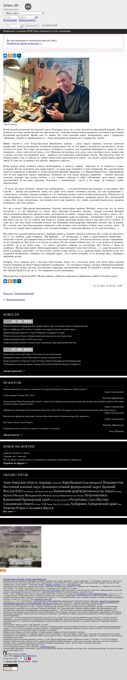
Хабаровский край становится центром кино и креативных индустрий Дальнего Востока (39, 342)
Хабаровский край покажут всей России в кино (22, 339)
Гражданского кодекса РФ (42, 599)
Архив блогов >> (13, 434)
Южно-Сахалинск (29, 508)
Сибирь (38, 504)
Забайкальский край (43, 491)
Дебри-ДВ (10, 5)
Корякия (118, 492)
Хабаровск (79, 504)
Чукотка (9, 508)
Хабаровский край (24, 293)
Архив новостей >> (14, 371)
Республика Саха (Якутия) (89, 499)
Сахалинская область (18, 504)
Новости (8, 293)
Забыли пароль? (27, 20)
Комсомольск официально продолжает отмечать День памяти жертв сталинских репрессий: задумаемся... (46, 416)
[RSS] (3, 570)
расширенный (49, 25)
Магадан (18, 495)
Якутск (48, 508)
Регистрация (10, 20)
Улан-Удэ (57, 504)
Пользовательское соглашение (13, 579)
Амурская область (24, 482)
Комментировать (16, 299)
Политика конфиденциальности (35, 579)
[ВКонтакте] (5, 56)
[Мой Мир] (15, 56)
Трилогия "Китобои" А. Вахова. (16, 453)
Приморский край (35, 499)
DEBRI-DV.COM (19, 656)
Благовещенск (92, 482)
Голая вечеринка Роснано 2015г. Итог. (19, 395)
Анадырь (45, 482)
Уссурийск (65, 504)
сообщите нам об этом (47, 647)
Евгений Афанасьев (113, 398)
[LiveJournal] (19, 56)
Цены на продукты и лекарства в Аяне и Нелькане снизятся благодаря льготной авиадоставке (42, 361)
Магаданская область (38, 495)
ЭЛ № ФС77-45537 (53, 590)
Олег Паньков (116, 431)
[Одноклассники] (10, 56)
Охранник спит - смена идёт (14, 456)
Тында (49, 504)
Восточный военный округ (22, 487)
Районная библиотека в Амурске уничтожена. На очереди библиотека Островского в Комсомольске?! (45, 389)
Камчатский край (66, 491)
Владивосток (113, 482)
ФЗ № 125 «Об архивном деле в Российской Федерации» (88, 594)
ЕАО (19, 491)
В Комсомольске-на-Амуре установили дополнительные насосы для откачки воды (37, 336)
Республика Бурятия (59, 500)
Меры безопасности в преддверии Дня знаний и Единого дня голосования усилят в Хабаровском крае (45, 326)
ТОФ (43, 504)
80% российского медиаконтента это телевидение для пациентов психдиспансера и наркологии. (42, 460)
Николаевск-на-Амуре (72, 495)
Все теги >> (10, 511)
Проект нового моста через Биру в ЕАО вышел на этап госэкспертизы (32, 354)
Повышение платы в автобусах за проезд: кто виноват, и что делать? (31, 428)
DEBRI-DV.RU (31, 656)
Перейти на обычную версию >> (24, 43)
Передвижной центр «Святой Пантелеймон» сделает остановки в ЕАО (32, 357)
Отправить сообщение (52, 585)
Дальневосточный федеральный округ (71, 487)
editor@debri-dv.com (74, 585)
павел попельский (114, 392)
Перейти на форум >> (15, 463)
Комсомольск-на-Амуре (96, 491)
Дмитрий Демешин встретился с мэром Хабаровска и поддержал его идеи (33, 333)
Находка (56, 496)
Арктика (57, 482)
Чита (119, 504)
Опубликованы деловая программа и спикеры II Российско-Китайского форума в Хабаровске (42, 364)
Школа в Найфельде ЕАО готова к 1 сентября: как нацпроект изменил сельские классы (39, 329)
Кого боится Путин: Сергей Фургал (18, 422)
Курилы (8, 495)
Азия (7, 482)
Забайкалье (28, 491)
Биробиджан (72, 482)
